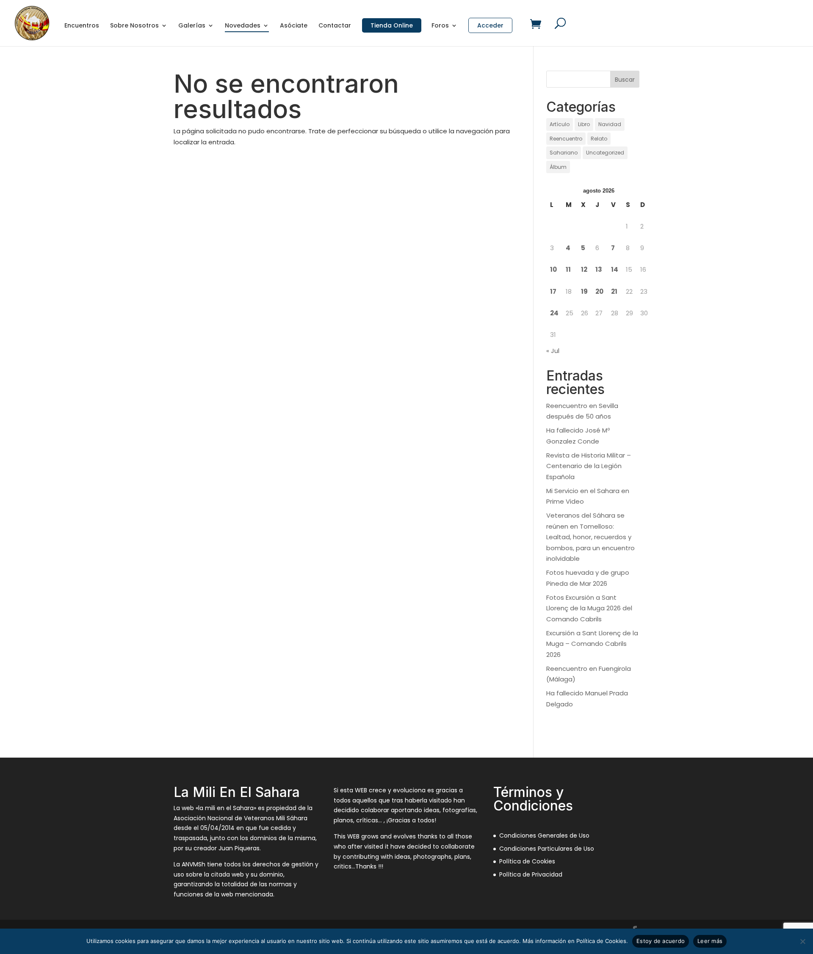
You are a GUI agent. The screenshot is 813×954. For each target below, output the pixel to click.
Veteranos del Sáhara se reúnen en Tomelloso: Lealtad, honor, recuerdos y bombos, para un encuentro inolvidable (590, 537)
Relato (599, 138)
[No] (802, 941)
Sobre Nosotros (134, 26)
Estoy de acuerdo (660, 940)
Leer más (709, 940)
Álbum (558, 167)
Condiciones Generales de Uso (544, 835)
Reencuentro (566, 138)
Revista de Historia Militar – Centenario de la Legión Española (588, 466)
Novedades (242, 26)
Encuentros (81, 26)
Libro (584, 124)
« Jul (552, 350)
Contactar (334, 26)
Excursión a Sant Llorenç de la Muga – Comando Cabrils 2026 (592, 644)
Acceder (490, 25)
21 (614, 291)
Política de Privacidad (530, 874)
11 (568, 269)
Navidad (609, 124)
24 (554, 313)
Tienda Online (392, 25)
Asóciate (293, 26)
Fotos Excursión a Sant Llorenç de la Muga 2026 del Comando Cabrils (589, 608)
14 (614, 269)
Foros (440, 26)
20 (599, 291)
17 (553, 291)
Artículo (560, 124)
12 (584, 269)
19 (584, 291)
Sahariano (564, 152)
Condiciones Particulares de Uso (546, 848)
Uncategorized (605, 152)
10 (553, 269)
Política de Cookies (527, 861)
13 (598, 269)
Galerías (191, 26)
